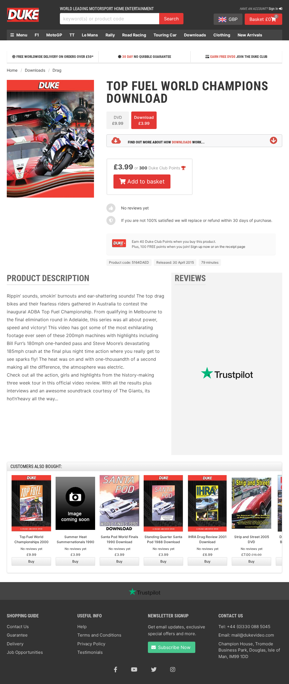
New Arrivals (250, 34)
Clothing (221, 34)
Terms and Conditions (99, 635)
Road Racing (134, 34)
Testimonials (90, 652)
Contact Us (18, 626)
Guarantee (17, 635)
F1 (37, 34)
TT (72, 34)
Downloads (195, 34)
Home (12, 70)
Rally (110, 34)
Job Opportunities (25, 652)
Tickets (17, 45)
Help (82, 626)
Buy (31, 561)
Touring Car (165, 34)
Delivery (15, 643)
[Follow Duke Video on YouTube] (134, 669)
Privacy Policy (91, 643)
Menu (21, 34)
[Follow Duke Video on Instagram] (172, 669)
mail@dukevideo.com (252, 635)
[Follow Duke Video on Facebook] (115, 669)
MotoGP (54, 34)
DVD (117, 120)
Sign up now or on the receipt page (218, 246)
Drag (57, 70)
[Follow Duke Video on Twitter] (154, 669)
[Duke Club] (119, 246)
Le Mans (90, 34)
